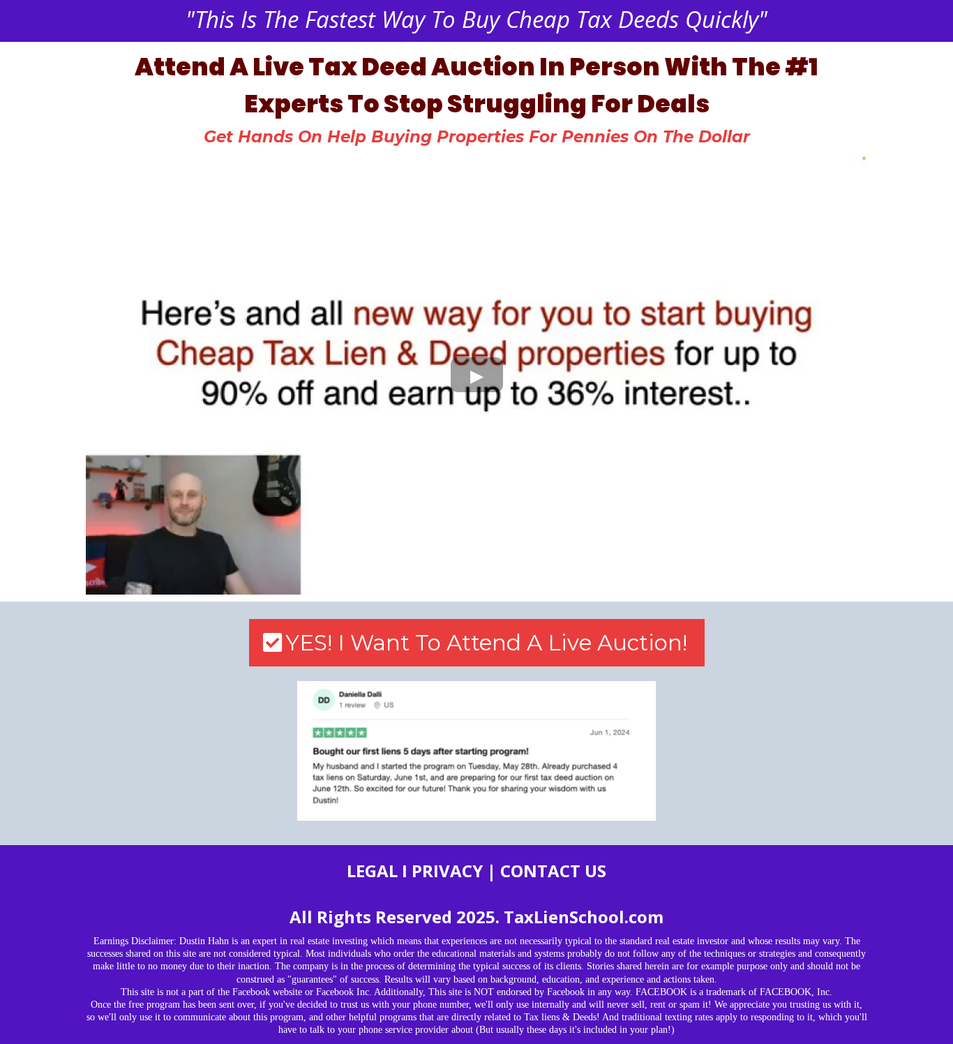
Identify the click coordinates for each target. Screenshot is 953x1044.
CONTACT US (553, 870)
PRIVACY (447, 870)
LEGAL (372, 870)
